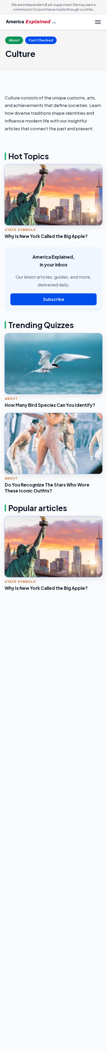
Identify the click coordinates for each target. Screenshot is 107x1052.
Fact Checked (41, 40)
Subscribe (53, 299)
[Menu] (98, 22)
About (14, 40)
